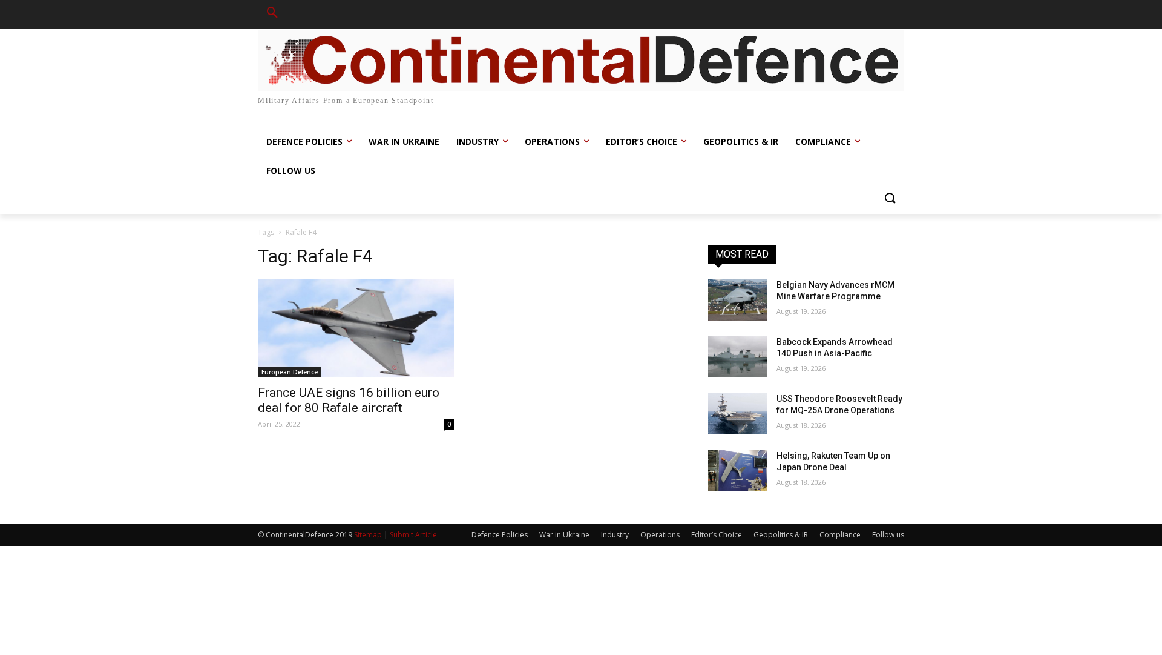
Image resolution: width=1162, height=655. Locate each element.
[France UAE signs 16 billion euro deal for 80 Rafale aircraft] (356, 328)
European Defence (289, 372)
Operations (660, 535)
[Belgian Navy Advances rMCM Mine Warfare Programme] (737, 300)
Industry (615, 535)
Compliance (840, 535)
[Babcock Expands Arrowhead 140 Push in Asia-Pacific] (737, 356)
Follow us (888, 535)
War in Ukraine (564, 535)
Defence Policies (499, 535)
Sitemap (368, 535)
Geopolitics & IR (780, 535)
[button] (272, 14)
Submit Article (413, 535)
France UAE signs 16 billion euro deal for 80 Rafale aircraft (348, 400)
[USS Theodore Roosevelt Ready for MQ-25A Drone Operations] (737, 413)
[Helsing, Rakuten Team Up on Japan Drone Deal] (737, 470)
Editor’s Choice (716, 535)
